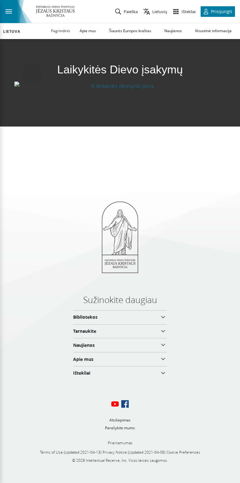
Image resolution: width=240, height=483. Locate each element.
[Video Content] (120, 86)
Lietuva (11, 31)
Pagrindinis (60, 30)
